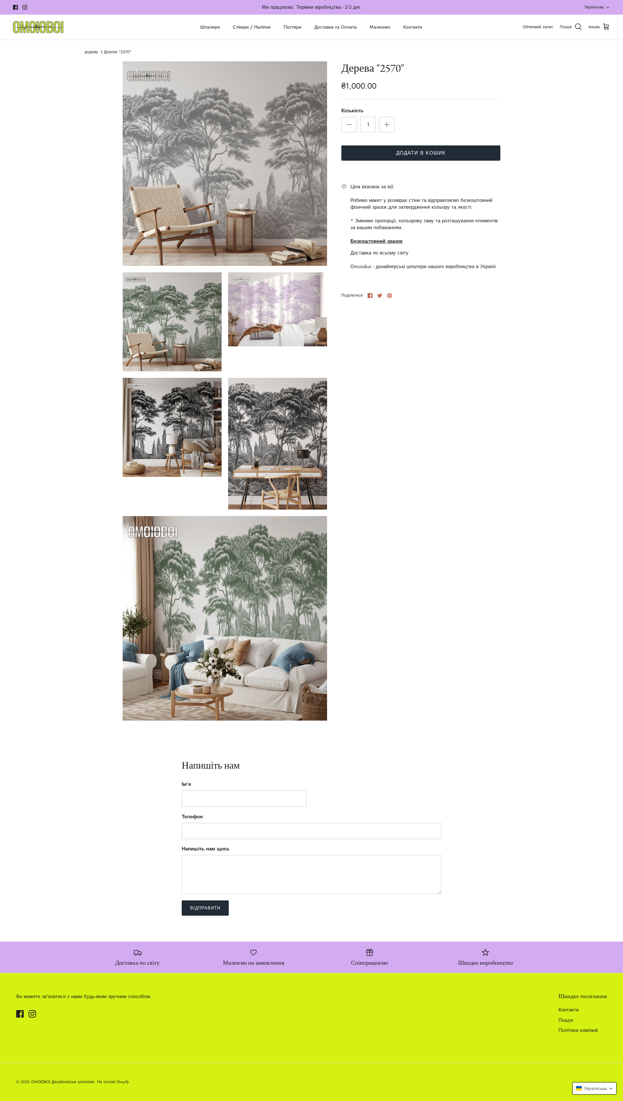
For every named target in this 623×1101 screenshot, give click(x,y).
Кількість (352, 110)
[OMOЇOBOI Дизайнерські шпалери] (38, 27)
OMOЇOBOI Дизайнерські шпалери (62, 1082)
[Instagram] (24, 7)
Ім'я (186, 784)
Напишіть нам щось (205, 849)
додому (91, 52)
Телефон (192, 816)
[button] (594, 1088)
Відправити (205, 908)
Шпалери (210, 27)
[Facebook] (15, 7)
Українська (594, 7)
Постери (292, 27)
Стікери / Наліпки (252, 27)
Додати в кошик (421, 152)
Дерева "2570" (117, 52)
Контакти (412, 27)
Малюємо (380, 27)
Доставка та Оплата (335, 27)
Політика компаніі (578, 1030)
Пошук (565, 1020)
